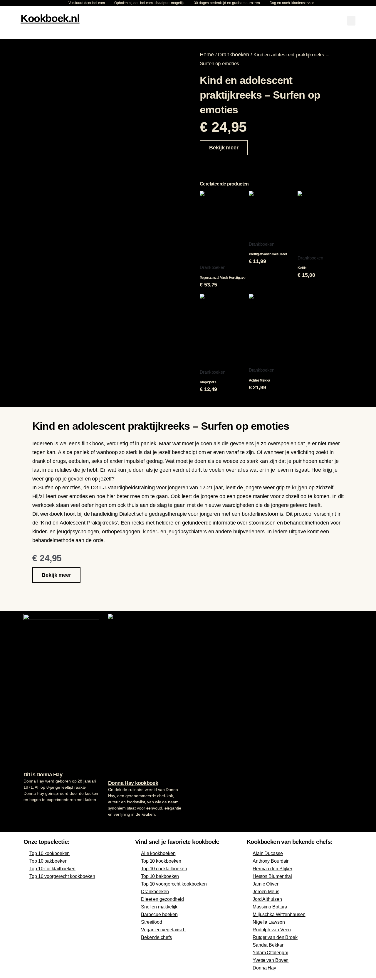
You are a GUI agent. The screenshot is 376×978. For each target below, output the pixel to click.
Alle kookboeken (158, 853)
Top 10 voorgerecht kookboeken (62, 876)
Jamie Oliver (265, 883)
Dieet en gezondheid (162, 899)
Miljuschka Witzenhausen (279, 914)
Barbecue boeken (159, 914)
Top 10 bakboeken (48, 861)
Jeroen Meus (266, 891)
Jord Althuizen (267, 899)
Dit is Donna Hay (43, 775)
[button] (351, 21)
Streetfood (151, 922)
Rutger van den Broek (275, 937)
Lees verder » (35, 811)
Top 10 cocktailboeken (52, 868)
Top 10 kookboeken (49, 853)
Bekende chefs (156, 937)
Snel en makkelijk (159, 906)
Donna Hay (264, 967)
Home (207, 55)
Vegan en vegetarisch (163, 929)
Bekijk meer (224, 148)
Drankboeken (233, 55)
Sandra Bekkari (269, 944)
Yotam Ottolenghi (270, 952)
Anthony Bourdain (271, 861)
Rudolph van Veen (272, 929)
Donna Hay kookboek (133, 783)
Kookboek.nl (50, 18)
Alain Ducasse (268, 853)
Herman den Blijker (272, 868)
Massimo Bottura (270, 906)
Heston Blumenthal (272, 876)
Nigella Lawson (269, 922)
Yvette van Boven (270, 960)
